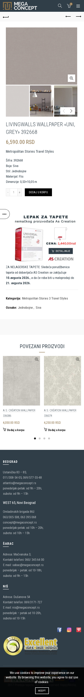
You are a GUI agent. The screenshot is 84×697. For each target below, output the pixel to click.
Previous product (68, 17)
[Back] (6, 17)
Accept (42, 690)
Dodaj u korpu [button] (15, 430)
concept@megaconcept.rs (20, 522)
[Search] (60, 6)
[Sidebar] (5, 214)
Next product (78, 17)
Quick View (36, 359)
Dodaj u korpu (38, 192)
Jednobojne (25, 307)
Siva (38, 307)
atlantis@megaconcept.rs (19, 483)
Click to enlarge (71, 78)
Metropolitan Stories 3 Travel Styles (45, 298)
